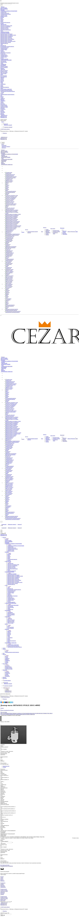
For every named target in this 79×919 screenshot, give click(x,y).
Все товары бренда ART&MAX (6, 866)
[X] (6, 702)
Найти (2, 915)
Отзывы (4, 767)
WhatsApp (5, 133)
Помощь (2, 894)
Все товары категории (4, 865)
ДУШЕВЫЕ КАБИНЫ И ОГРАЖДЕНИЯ (15, 545)
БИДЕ (8, 626)
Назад (7, 538)
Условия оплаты (3, 889)
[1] (39, 716)
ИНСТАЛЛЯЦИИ (4, 713)
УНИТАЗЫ (9, 618)
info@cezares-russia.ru (5, 129)
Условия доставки (4, 890)
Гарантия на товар (4, 891)
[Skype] (11, 702)
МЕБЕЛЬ (9, 631)
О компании (2, 882)
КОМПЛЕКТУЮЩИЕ (11, 573)
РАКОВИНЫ (10, 612)
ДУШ (8, 587)
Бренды (6, 656)
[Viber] (7, 702)
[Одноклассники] (2, 702)
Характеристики (6, 766)
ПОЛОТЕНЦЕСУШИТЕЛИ (13, 644)
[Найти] (1, 5)
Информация (3, 887)
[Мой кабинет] (1, 523)
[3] (39, 718)
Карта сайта (2, 900)
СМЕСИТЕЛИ (10, 563)
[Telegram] (12, 702)
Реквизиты (2, 892)
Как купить (7, 665)
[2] (39, 717)
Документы (2, 886)
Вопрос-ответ (3, 899)
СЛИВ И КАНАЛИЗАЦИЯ (12, 605)
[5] (39, 720)
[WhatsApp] (1, 136)
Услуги (6, 651)
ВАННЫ (9, 554)
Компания (7, 672)
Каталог (6, 539)
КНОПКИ (10, 713)
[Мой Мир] (4, 702)
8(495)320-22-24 (4, 115)
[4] (39, 719)
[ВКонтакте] (1, 702)
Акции (1, 877)
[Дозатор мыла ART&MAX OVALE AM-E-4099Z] (13, 743)
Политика (2, 893)
